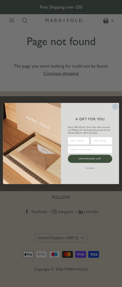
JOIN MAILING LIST (90, 158)
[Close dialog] (115, 106)
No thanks (90, 168)
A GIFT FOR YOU (90, 119)
